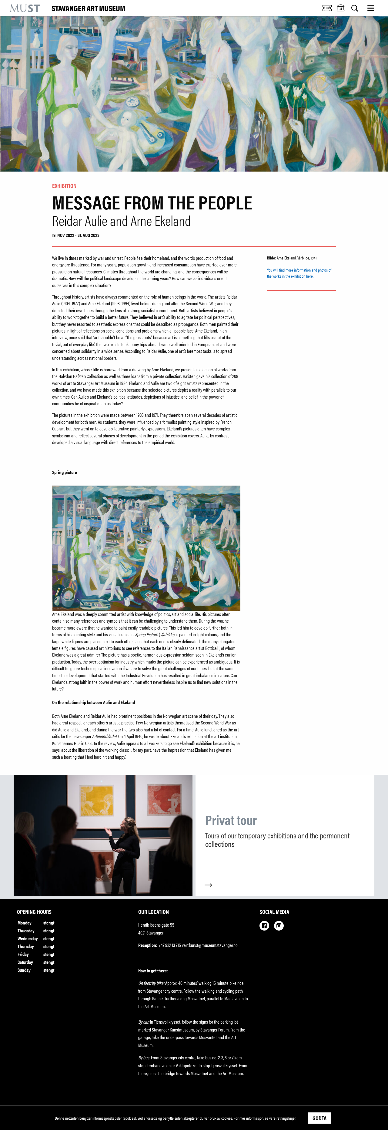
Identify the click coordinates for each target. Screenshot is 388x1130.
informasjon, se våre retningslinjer (271, 1118)
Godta (319, 1118)
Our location (153, 911)
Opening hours (34, 911)
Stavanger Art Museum (88, 8)
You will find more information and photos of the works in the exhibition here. (299, 273)
